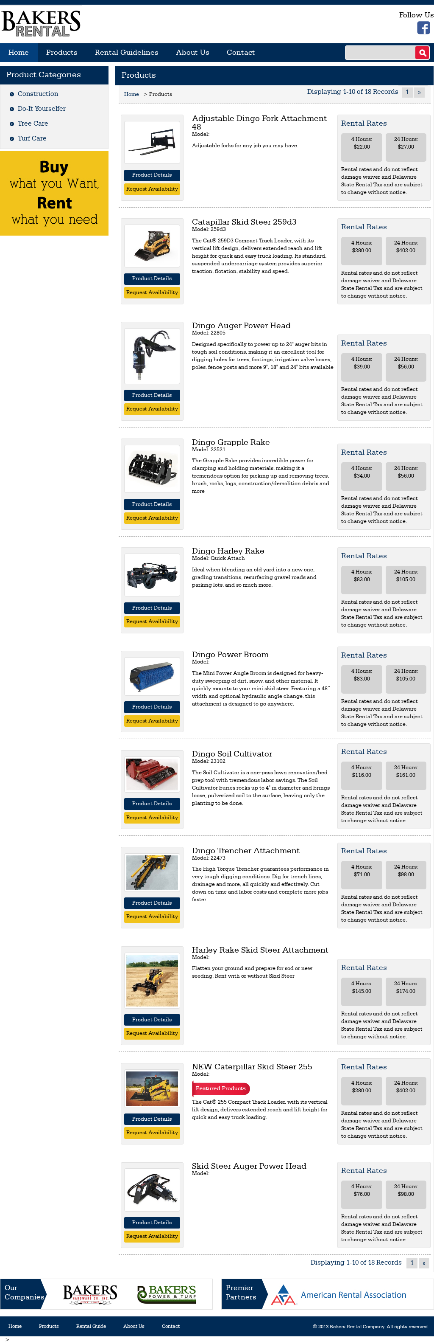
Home (18, 52)
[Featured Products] (221, 1088)
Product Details (152, 175)
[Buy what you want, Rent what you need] (54, 193)
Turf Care (32, 138)
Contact (241, 52)
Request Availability (152, 189)
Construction (38, 94)
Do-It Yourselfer (42, 109)
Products (62, 52)
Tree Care (33, 124)
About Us (192, 52)
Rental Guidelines (127, 52)
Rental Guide (91, 1326)
